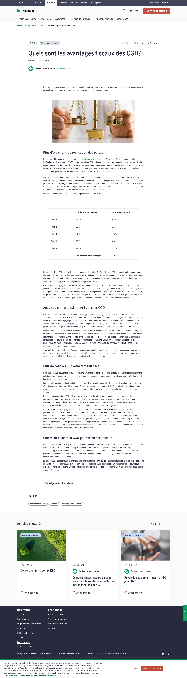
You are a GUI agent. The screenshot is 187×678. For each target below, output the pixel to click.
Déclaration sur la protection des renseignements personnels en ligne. (42, 675)
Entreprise (63, 3)
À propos (98, 3)
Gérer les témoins (131, 668)
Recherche (132, 10)
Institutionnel (86, 3)
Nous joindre (154, 3)
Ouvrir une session (157, 10)
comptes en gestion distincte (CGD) (95, 159)
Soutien (165, 3)
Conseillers (74, 3)
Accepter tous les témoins (151, 668)
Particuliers (51, 3)
